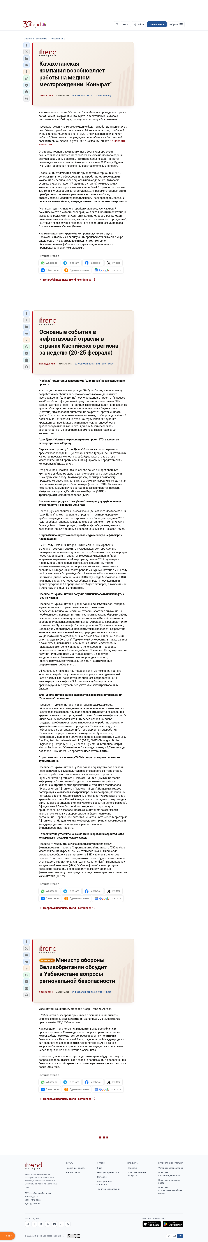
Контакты (102, 1177)
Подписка (132, 1168)
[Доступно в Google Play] (173, 1224)
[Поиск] (117, 24)
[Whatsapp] (27, 1224)
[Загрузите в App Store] (152, 1224)
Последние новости (75, 1168)
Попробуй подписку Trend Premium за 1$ (68, 279)
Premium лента (73, 1172)
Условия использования (170, 1168)
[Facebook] (34, 1224)
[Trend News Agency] (33, 1166)
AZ (174, 1236)
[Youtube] (47, 1224)
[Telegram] (54, 1224)
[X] (41, 1224)
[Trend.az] (34, 24)
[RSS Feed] (68, 1224)
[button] (26, 45)
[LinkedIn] (61, 1224)
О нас (99, 1168)
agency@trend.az (32, 1203)
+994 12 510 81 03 (33, 1200)
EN (169, 1236)
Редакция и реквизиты (108, 1172)
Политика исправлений (108, 1189)
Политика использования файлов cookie (170, 1190)
